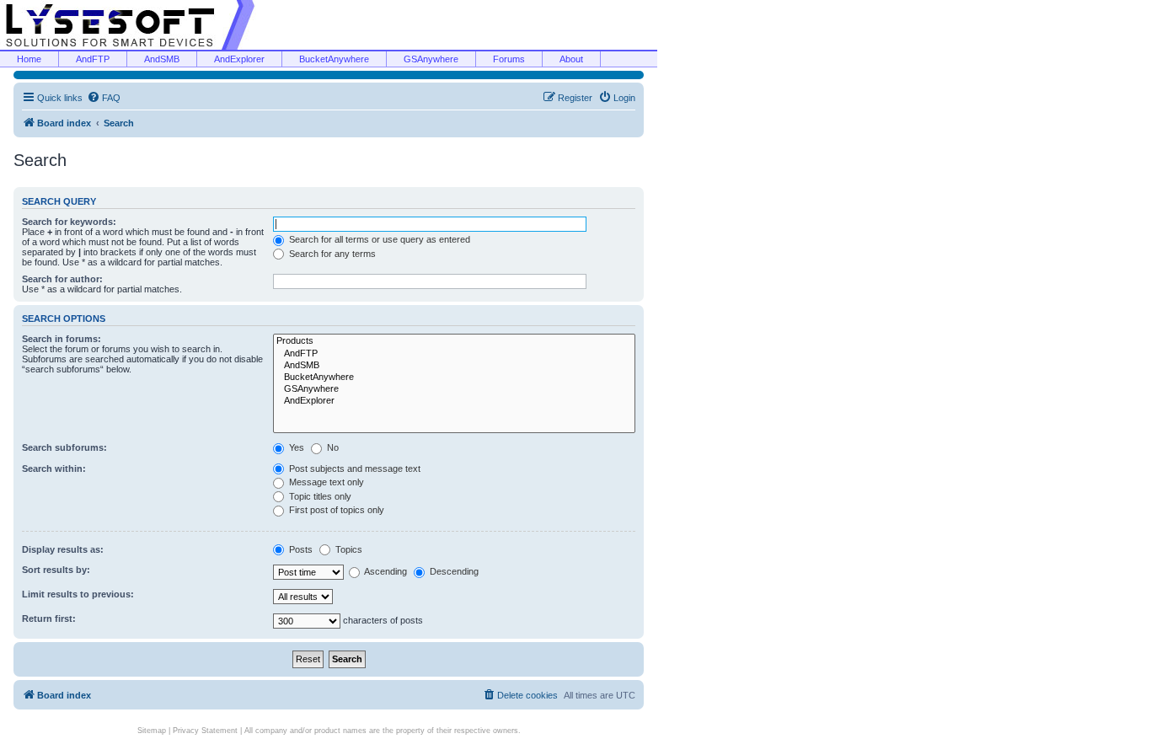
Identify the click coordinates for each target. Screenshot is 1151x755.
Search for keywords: (69, 222)
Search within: (54, 468)
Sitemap (151, 730)
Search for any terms (331, 254)
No (331, 447)
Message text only (325, 482)
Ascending (384, 571)
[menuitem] (103, 98)
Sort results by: (56, 570)
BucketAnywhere (334, 59)
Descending (453, 571)
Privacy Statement (205, 730)
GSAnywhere (431, 59)
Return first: (49, 618)
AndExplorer (239, 59)
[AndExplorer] (454, 401)
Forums (509, 59)
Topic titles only (318, 496)
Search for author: (62, 279)
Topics (347, 549)
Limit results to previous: (78, 594)
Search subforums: (64, 447)
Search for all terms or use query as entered (378, 239)
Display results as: (63, 549)
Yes (295, 447)
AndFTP (93, 59)
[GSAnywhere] (454, 389)
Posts (299, 549)
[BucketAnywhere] (454, 377)
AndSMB (161, 59)
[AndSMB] (454, 366)
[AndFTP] (454, 354)
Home (29, 59)
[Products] (454, 341)
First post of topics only (335, 510)
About (571, 59)
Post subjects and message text (353, 468)
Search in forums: (61, 339)
